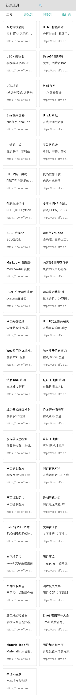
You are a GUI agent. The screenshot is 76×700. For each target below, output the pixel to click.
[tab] (9, 14)
